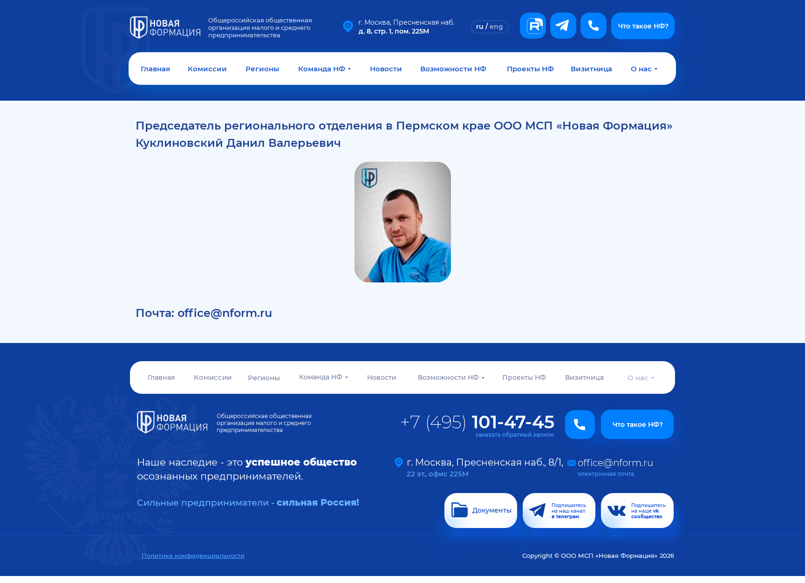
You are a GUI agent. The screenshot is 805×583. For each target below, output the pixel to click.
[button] (593, 26)
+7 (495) (477, 422)
